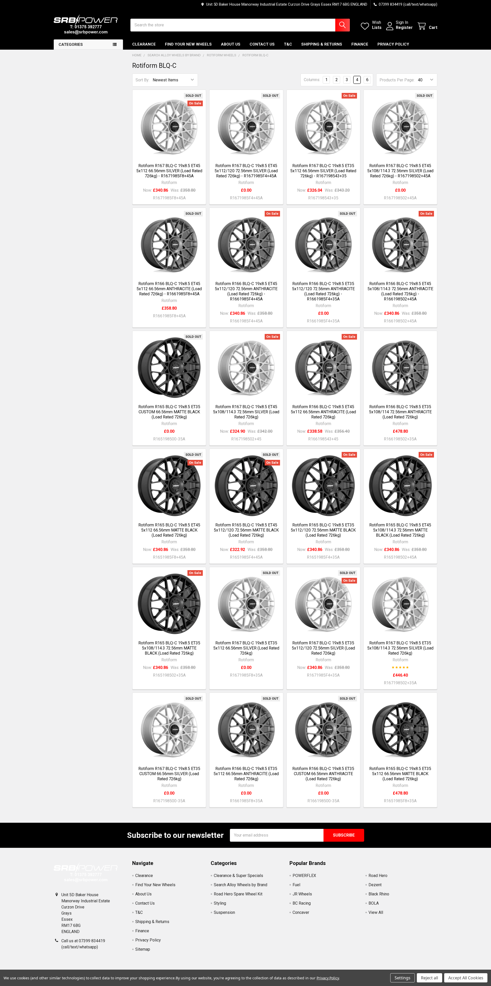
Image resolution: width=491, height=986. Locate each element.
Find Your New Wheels (188, 44)
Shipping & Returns (321, 44)
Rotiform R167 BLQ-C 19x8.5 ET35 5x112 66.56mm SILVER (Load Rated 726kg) (246, 648)
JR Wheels (302, 894)
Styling (220, 903)
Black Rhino (379, 894)
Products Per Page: (397, 80)
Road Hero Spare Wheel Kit (238, 894)
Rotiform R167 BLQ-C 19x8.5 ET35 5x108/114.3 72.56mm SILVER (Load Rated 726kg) (400, 648)
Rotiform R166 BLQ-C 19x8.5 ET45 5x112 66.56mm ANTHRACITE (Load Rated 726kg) (323, 411)
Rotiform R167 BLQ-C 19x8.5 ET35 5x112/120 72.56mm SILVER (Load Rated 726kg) (323, 648)
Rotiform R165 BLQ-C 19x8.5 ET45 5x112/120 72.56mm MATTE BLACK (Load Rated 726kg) (246, 530)
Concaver (301, 912)
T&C (288, 44)
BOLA (374, 903)
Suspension (224, 912)
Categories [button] (71, 44)
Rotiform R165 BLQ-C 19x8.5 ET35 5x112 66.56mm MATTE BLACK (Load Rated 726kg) (400, 773)
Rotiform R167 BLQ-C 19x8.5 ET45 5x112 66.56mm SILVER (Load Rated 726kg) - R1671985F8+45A (169, 170)
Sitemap (142, 949)
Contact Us (262, 44)
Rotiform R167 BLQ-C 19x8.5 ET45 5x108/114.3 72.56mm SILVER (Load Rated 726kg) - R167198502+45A (400, 170)
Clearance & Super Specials (238, 875)
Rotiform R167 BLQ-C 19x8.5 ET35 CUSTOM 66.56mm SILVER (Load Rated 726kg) (169, 773)
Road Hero (378, 875)
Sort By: (142, 80)
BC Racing (302, 903)
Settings (402, 978)
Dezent (375, 884)
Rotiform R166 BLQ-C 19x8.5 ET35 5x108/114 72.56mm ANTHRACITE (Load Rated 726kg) (400, 411)
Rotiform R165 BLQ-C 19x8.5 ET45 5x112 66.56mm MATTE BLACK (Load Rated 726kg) (169, 530)
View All (376, 912)
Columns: (312, 79)
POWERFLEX (304, 875)
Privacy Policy (393, 44)
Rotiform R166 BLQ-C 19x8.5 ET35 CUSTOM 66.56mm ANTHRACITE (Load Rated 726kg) (323, 773)
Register (404, 27)
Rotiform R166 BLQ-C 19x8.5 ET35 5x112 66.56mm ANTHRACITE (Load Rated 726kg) (246, 773)
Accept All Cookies (465, 978)
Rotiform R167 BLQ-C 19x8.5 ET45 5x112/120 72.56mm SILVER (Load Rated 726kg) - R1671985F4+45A (246, 170)
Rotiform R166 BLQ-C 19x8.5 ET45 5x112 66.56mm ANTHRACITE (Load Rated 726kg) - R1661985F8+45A (169, 288)
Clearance (144, 44)
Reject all (429, 978)
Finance (359, 44)
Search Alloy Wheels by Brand (240, 884)
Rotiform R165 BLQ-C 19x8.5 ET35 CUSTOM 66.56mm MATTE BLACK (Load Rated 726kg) (169, 411)
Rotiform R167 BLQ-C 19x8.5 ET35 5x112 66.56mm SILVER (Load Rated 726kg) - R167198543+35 (323, 170)
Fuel (296, 884)
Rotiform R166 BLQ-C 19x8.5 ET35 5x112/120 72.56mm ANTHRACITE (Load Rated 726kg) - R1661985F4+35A (323, 291)
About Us (230, 44)
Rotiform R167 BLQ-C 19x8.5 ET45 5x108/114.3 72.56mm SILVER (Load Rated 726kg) (246, 411)
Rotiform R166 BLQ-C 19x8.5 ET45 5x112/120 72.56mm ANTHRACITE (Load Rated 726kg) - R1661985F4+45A (246, 291)
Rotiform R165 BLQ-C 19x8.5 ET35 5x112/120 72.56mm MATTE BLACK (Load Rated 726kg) (323, 530)
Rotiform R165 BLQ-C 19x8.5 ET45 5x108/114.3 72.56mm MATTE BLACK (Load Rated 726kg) (400, 530)
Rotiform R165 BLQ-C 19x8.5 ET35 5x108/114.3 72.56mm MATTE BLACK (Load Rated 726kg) (169, 648)
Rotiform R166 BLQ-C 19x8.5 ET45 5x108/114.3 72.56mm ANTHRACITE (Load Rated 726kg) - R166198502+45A (400, 291)
